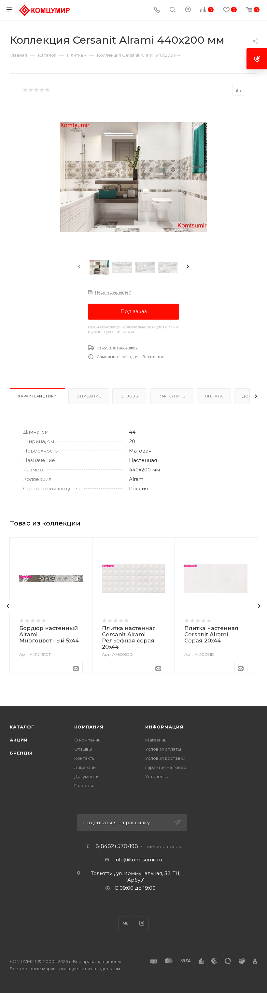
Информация (164, 726)
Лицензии (85, 767)
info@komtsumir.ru (138, 859)
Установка (156, 776)
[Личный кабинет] (188, 10)
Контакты (84, 758)
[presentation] (78, 266)
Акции (19, 739)
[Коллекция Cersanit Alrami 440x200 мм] (133, 177)
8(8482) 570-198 (116, 846)
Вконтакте (125, 923)
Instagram (142, 923)
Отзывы (129, 396)
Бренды (21, 753)
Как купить (172, 396)
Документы (86, 776)
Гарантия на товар (165, 767)
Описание (89, 396)
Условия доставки (165, 758)
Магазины (156, 739)
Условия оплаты (163, 749)
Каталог (22, 726)
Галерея (83, 785)
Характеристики (37, 396)
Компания (88, 726)
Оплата (214, 396)
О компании (87, 739)
